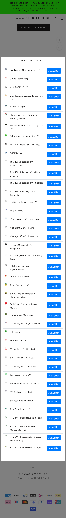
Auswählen (53, 70)
